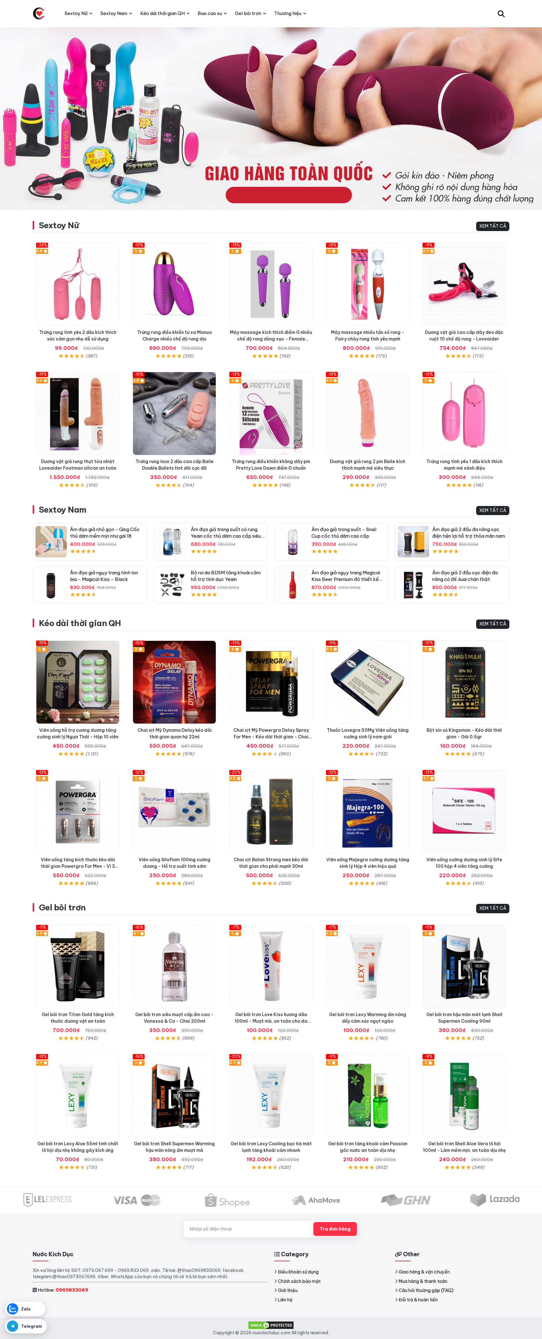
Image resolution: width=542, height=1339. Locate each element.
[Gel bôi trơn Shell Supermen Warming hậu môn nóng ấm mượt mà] (174, 1095)
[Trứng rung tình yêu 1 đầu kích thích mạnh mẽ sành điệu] (464, 413)
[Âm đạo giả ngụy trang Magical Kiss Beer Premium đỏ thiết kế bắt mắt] (292, 585)
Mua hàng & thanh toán (423, 1281)
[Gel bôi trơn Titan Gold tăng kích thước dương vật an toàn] (77, 966)
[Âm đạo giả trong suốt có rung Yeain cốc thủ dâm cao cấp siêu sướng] (172, 541)
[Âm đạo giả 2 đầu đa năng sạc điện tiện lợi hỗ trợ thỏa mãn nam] (413, 541)
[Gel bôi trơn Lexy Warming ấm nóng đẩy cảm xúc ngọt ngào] (367, 966)
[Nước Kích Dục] (39, 13)
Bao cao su (210, 13)
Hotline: (63, 1290)
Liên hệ (285, 1300)
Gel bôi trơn (62, 907)
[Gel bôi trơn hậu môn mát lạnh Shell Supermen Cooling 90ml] (464, 966)
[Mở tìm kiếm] (501, 13)
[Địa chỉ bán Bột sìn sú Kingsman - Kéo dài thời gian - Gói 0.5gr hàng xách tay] (464, 682)
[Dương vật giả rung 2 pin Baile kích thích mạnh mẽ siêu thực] (367, 413)
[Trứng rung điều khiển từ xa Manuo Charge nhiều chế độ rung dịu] (174, 284)
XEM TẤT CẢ (492, 226)
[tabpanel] (271, 118)
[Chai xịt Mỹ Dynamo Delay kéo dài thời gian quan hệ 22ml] (174, 682)
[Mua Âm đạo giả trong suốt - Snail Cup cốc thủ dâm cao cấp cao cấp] (292, 541)
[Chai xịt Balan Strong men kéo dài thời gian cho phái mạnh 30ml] (271, 811)
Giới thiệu (288, 1290)
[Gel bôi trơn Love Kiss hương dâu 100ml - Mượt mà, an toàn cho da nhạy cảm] (271, 966)
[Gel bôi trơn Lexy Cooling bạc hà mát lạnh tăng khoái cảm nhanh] (271, 1095)
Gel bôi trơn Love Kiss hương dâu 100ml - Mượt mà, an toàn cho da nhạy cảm (271, 1021)
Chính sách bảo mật (299, 1281)
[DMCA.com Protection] (271, 1324)
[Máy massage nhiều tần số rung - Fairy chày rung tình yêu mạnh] (367, 284)
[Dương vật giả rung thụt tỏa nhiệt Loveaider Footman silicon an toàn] (77, 413)
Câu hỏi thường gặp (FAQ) (426, 1290)
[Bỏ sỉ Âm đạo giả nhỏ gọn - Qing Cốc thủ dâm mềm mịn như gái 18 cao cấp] (51, 541)
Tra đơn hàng (335, 1229)
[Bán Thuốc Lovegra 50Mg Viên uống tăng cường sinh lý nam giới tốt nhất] (367, 682)
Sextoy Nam (63, 509)
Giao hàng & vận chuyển (424, 1272)
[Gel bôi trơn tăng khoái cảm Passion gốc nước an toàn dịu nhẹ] (367, 1095)
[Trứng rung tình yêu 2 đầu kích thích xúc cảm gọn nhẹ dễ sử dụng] (77, 284)
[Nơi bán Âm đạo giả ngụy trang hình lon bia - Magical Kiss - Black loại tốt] (51, 585)
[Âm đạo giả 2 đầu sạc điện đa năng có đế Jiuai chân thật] (413, 585)
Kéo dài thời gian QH (80, 623)
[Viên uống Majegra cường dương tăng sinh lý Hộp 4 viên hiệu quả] (367, 811)
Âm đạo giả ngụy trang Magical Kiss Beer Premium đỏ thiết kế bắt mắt (345, 579)
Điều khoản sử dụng (298, 1272)
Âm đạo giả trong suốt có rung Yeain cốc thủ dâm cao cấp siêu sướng (226, 536)
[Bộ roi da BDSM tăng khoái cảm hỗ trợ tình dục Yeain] (172, 585)
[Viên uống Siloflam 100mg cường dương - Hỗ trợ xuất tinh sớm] (174, 811)
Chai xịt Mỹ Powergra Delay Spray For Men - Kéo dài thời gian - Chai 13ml (271, 736)
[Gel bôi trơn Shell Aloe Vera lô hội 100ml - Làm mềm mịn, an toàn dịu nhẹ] (464, 1095)
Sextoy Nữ (59, 225)
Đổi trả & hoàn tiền (418, 1300)
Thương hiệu (287, 13)
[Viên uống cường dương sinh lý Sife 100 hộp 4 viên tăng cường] (464, 811)
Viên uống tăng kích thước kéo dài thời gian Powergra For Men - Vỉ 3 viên (78, 866)
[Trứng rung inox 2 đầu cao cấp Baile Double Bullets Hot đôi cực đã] (174, 413)
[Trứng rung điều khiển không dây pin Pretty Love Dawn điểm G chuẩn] (271, 413)
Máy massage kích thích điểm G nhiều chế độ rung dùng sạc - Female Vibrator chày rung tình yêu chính (271, 338)
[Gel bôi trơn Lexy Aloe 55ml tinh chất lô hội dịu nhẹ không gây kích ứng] (77, 1095)
